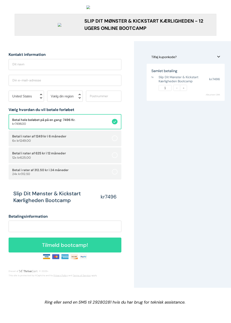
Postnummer (99, 96)
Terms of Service (82, 275)
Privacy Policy (60, 275)
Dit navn (18, 64)
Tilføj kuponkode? (164, 57)
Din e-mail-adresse (26, 80)
